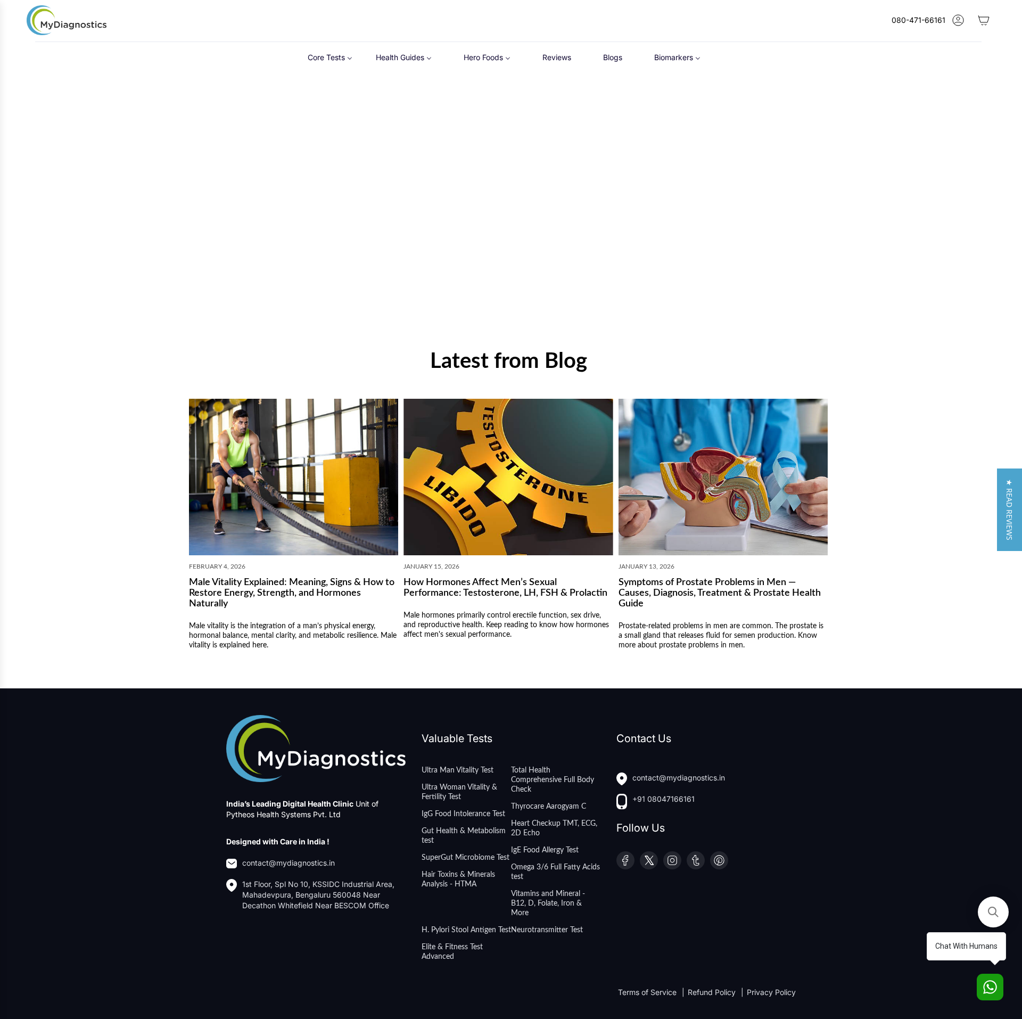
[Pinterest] (719, 860)
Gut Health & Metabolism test (464, 835)
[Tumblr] (696, 860)
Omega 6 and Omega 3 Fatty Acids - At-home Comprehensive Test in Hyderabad (269, 286)
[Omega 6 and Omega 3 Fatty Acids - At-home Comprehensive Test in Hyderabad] (273, 188)
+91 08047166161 (663, 798)
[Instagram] (672, 860)
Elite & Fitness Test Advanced (452, 951)
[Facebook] (625, 860)
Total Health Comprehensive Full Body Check (552, 780)
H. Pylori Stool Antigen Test (466, 930)
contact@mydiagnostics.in (288, 862)
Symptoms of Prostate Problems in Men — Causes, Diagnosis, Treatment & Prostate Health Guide (720, 593)
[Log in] (958, 20)
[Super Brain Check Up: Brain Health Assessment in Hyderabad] (743, 188)
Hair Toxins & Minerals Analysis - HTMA (458, 879)
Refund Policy (713, 992)
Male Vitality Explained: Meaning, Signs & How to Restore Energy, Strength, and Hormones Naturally (291, 593)
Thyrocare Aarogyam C (548, 806)
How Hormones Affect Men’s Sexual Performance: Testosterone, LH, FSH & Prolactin (505, 588)
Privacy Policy (771, 992)
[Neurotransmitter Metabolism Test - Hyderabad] (430, 188)
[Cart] (983, 20)
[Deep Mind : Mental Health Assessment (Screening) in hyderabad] (586, 188)
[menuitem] (330, 57)
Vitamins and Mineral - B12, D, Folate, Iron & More (548, 903)
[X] (649, 860)
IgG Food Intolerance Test (463, 814)
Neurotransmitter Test (547, 930)
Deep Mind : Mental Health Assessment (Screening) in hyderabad (585, 281)
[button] (1009, 510)
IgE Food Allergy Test (545, 850)
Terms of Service (648, 992)
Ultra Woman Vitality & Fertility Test (459, 792)
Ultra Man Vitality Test (457, 770)
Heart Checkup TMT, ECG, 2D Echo (554, 828)
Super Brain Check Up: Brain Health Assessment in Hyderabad (737, 281)
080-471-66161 (918, 19)
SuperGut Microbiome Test (465, 857)
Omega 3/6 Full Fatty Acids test (555, 872)
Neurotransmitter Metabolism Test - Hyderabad (424, 281)
